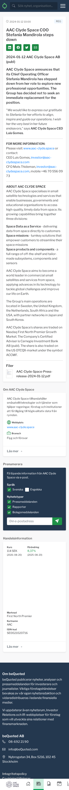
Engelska (36, 489)
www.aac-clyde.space (38, 148)
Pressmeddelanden (24, 501)
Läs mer (13, 451)
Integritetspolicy (14, 774)
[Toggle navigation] (63, 6)
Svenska (17, 489)
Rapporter (19, 507)
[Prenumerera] (57, 521)
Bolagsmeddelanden (25, 512)
